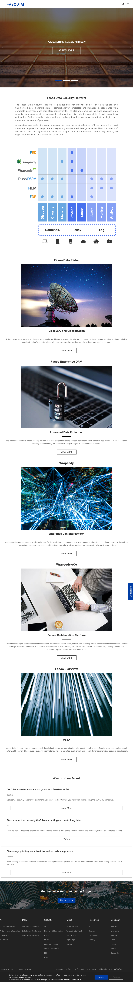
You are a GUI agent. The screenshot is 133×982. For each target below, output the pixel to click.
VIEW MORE (66, 50)
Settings (116, 977)
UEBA (66, 739)
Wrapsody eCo (66, 564)
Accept (101, 977)
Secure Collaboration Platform (67, 635)
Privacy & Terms (25, 969)
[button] (130, 4)
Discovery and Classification (66, 330)
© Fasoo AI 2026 (7, 969)
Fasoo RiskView (66, 669)
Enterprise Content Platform (66, 533)
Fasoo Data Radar (66, 260)
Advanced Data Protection (66, 432)
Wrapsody (66, 463)
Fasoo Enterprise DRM (66, 361)
